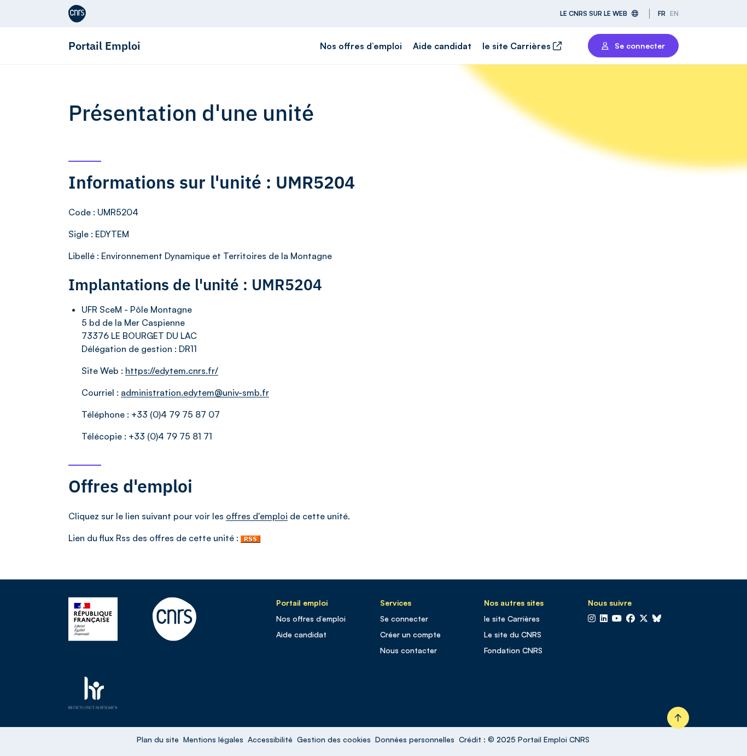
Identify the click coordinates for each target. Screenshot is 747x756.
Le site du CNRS (512, 634)
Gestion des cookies (334, 739)
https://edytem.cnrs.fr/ (171, 370)
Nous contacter (408, 650)
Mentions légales (213, 739)
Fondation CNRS (513, 650)
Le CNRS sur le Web (593, 13)
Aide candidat (442, 45)
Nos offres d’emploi (361, 45)
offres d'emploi (257, 516)
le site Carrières (517, 45)
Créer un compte (410, 634)
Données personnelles (414, 739)
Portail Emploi (104, 45)
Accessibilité (270, 739)
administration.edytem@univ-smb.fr (195, 392)
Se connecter (404, 618)
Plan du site (158, 739)
